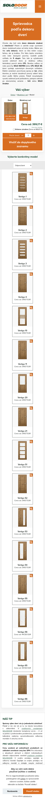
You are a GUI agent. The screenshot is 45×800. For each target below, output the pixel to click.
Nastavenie (12, 791)
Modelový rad (22, 95)
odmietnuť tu (27, 796)
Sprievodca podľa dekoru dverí (22, 29)
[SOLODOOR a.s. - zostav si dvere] (15, 6)
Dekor (13, 95)
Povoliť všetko (32, 791)
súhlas (23, 778)
